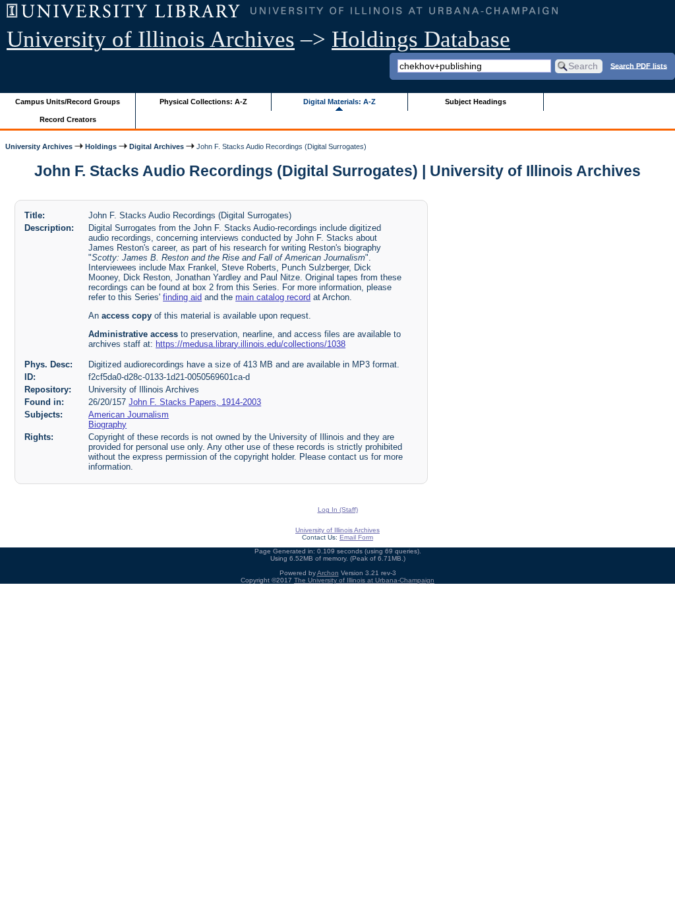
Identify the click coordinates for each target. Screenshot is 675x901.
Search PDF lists (638, 65)
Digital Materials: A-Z (339, 102)
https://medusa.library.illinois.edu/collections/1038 (250, 344)
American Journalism (128, 414)
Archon (328, 572)
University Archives (39, 146)
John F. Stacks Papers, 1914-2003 (195, 402)
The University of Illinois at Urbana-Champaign (364, 580)
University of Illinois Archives (151, 39)
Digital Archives (156, 146)
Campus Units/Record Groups (67, 102)
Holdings (101, 146)
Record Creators (68, 119)
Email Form (356, 537)
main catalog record (272, 297)
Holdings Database (421, 39)
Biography (107, 424)
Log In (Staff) (338, 509)
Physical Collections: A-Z (203, 102)
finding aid (182, 297)
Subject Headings (475, 102)
